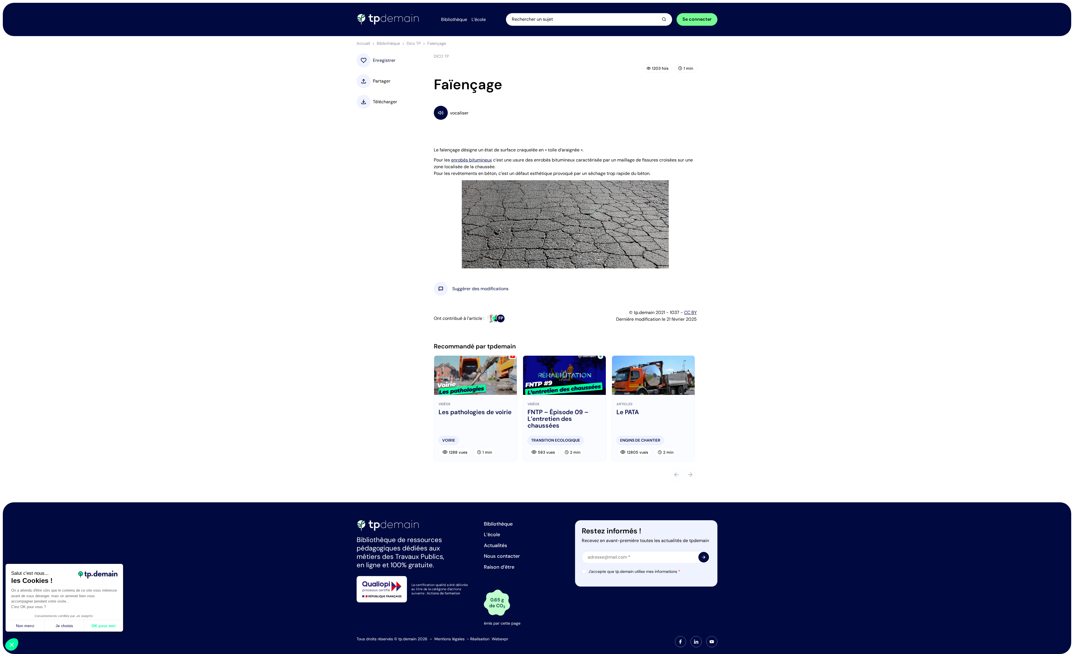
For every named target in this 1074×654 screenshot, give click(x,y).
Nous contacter (502, 556)
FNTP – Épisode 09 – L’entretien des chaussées (557, 419)
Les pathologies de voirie (475, 412)
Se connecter (697, 19)
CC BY (690, 312)
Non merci (25, 625)
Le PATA (627, 412)
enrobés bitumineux (471, 160)
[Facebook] (680, 641)
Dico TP (414, 43)
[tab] (680, 641)
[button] (480, 288)
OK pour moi (103, 625)
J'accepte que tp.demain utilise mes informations (634, 571)
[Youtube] (711, 641)
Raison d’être (499, 567)
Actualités (495, 545)
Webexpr (500, 638)
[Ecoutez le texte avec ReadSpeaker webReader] (565, 112)
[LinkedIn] (696, 641)
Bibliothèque (388, 43)
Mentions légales (449, 638)
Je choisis (64, 625)
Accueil (363, 43)
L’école (492, 534)
